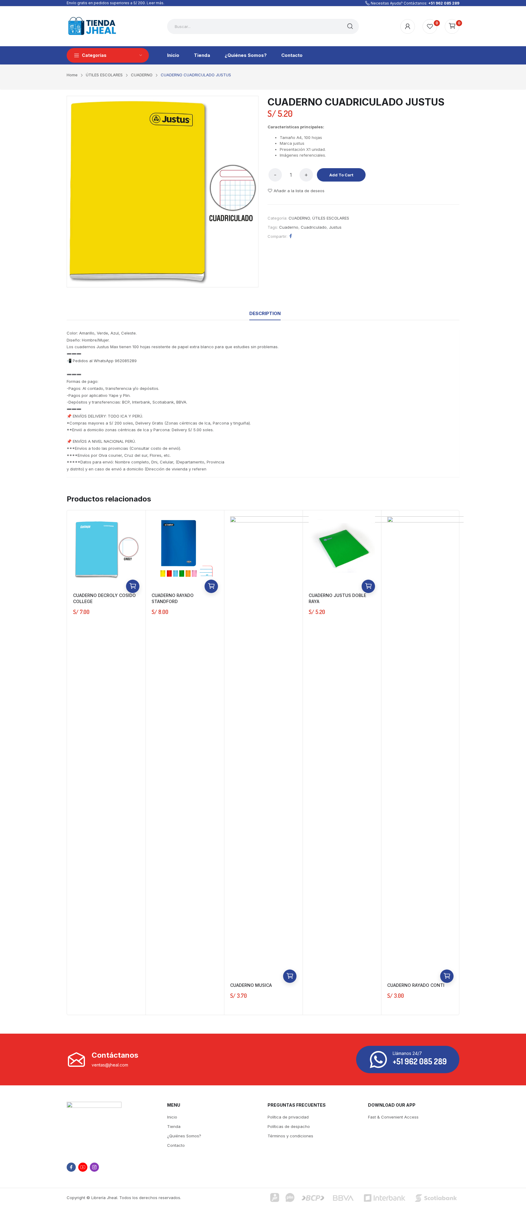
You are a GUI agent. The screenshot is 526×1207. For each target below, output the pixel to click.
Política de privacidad (288, 1117)
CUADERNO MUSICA (251, 985)
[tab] (265, 313)
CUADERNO (299, 218)
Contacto (176, 1145)
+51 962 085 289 (443, 3)
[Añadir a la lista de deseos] (132, 559)
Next (468, 762)
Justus (335, 227)
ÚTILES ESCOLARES (330, 218)
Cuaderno (288, 227)
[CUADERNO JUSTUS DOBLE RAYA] (342, 549)
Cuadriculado (314, 227)
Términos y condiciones (290, 1135)
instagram (94, 1167)
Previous (57, 762)
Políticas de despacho (289, 1126)
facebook (71, 1167)
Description (265, 313)
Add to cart (341, 174)
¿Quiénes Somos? (184, 1135)
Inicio (172, 1117)
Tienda (174, 1126)
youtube (82, 1167)
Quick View (132, 573)
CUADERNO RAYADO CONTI (415, 985)
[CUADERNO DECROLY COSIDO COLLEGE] (106, 549)
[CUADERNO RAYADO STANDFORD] (185, 549)
